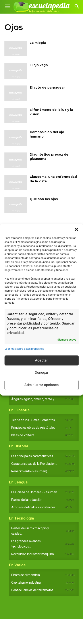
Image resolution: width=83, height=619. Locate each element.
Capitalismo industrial (26, 582)
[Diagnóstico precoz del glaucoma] (15, 160)
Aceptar (41, 360)
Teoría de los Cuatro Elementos (33, 420)
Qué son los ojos (44, 199)
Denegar (41, 372)
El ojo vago (39, 65)
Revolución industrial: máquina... (33, 554)
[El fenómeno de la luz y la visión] (15, 115)
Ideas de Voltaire (23, 435)
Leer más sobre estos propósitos (24, 348)
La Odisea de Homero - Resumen (34, 492)
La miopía (38, 43)
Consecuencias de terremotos (32, 590)
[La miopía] (15, 48)
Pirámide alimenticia (25, 575)
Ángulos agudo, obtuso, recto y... (33, 399)
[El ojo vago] (15, 71)
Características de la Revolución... (34, 463)
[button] (76, 229)
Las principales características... (33, 456)
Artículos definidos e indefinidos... (34, 507)
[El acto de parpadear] (15, 93)
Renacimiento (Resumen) (29, 471)
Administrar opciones (41, 385)
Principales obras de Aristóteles (33, 427)
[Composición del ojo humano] (15, 138)
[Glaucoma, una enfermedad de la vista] (15, 182)
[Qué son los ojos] (15, 205)
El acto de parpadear (47, 87)
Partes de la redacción (26, 499)
